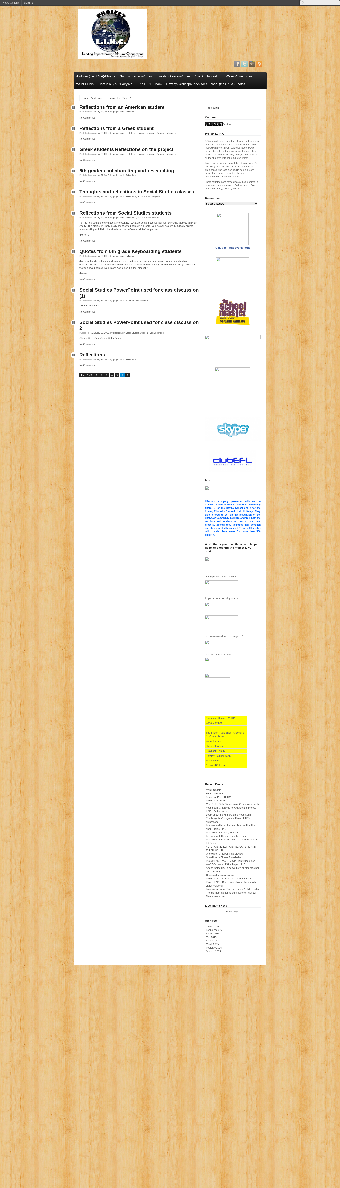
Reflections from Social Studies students (125, 213)
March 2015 (212, 944)
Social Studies (144, 196)
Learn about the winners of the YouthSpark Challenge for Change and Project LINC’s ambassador (228, 818)
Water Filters (85, 84)
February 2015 (214, 947)
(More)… (84, 234)
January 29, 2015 (100, 111)
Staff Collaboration (208, 76)
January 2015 (213, 951)
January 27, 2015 (100, 175)
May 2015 (211, 937)
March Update (213, 790)
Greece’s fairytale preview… (221, 875)
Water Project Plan (239, 76)
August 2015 (213, 933)
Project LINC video (216, 800)
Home (86, 98)
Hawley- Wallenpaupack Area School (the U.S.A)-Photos (205, 84)
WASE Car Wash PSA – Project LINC (225, 864)
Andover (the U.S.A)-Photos (95, 76)
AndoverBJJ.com (215, 765)
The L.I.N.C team (150, 84)
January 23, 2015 (100, 256)
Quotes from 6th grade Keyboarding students (130, 251)
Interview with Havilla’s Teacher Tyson (226, 836)
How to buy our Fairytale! (115, 84)
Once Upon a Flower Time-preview (224, 853)
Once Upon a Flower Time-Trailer (224, 857)
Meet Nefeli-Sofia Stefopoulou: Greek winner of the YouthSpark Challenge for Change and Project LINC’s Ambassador (233, 808)
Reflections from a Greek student (116, 128)
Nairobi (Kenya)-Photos (136, 76)
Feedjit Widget (232, 911)
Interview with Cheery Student (222, 832)
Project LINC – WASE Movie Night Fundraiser (230, 861)
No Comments (87, 117)
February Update (215, 793)
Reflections (131, 111)
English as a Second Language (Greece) (145, 133)
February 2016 (214, 930)
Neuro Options (11, 2)
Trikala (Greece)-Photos (173, 76)
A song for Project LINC (218, 797)
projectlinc (118, 111)
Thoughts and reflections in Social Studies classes (136, 191)
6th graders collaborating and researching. (127, 170)
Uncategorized (157, 333)
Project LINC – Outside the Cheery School (228, 878)
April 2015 (211, 940)
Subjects (156, 196)
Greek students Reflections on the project (126, 149)
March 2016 (212, 926)
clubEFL (28, 2)
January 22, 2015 (100, 300)
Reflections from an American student (121, 107)
